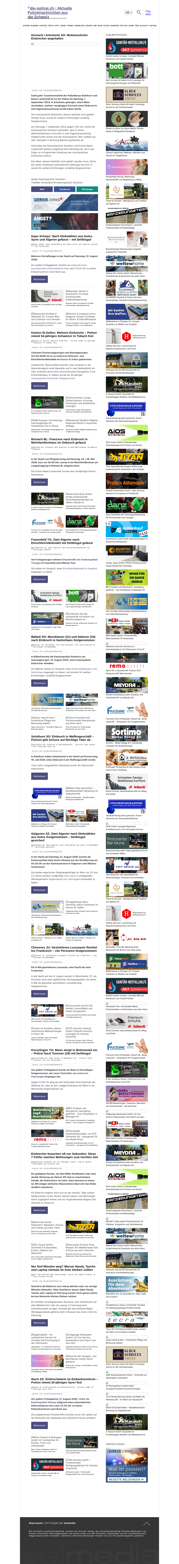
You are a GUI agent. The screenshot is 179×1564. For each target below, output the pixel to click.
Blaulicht (144, 26)
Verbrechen (79, 26)
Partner (152, 26)
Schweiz (26, 26)
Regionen (34, 26)
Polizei (106, 26)
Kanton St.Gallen (69, 359)
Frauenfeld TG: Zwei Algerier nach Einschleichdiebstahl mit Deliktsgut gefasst (62, 541)
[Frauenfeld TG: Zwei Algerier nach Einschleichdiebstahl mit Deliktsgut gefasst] (64, 549)
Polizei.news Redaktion (53, 90)
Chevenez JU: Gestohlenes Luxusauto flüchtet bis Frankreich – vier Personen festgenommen (64, 949)
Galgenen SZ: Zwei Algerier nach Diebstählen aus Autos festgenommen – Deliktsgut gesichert (63, 837)
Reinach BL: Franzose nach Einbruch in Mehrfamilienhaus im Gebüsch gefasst (59, 441)
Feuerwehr (114, 26)
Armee (131, 26)
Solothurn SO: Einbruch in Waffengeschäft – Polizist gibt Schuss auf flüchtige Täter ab (62, 738)
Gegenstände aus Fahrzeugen (64, 879)
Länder (63, 26)
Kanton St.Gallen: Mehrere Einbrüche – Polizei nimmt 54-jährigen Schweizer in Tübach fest (64, 334)
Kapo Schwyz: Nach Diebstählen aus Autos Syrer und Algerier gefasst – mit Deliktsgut (61, 238)
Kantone (43, 26)
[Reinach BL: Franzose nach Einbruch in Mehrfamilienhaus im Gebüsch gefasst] (64, 448)
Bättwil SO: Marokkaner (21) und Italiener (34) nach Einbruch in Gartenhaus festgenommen (63, 638)
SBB (94, 26)
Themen (70, 26)
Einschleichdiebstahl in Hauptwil (80, 568)
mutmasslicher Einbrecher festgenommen (53, 378)
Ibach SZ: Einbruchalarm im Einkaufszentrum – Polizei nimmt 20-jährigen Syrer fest (64, 1380)
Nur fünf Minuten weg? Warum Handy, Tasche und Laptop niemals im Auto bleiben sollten (63, 1268)
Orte (57, 26)
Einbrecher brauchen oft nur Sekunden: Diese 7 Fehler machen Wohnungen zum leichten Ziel (64, 1155)
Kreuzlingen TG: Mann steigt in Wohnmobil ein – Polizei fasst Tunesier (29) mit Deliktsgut (64, 1051)
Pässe (99, 26)
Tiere (137, 26)
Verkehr (88, 26)
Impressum (36, 1523)
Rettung (123, 26)
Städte (51, 26)
